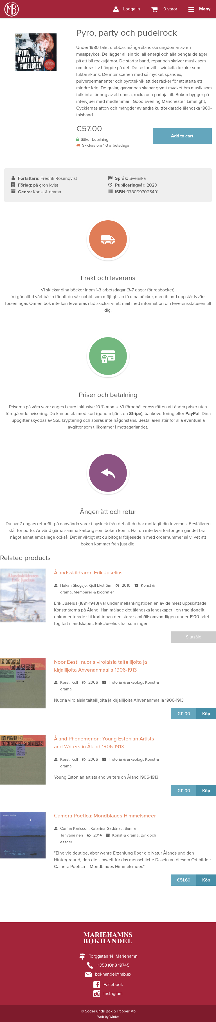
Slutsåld (193, 637)
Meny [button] (204, 9)
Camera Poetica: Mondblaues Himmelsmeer (105, 816)
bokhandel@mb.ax (113, 974)
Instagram (113, 993)
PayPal (192, 413)
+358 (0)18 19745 (113, 965)
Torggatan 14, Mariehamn (113, 956)
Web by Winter (108, 1017)
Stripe (135, 413)
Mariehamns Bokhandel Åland (11, 3)
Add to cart (182, 136)
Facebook (113, 984)
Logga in (131, 9)
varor (169, 9)
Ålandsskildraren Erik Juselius (88, 573)
